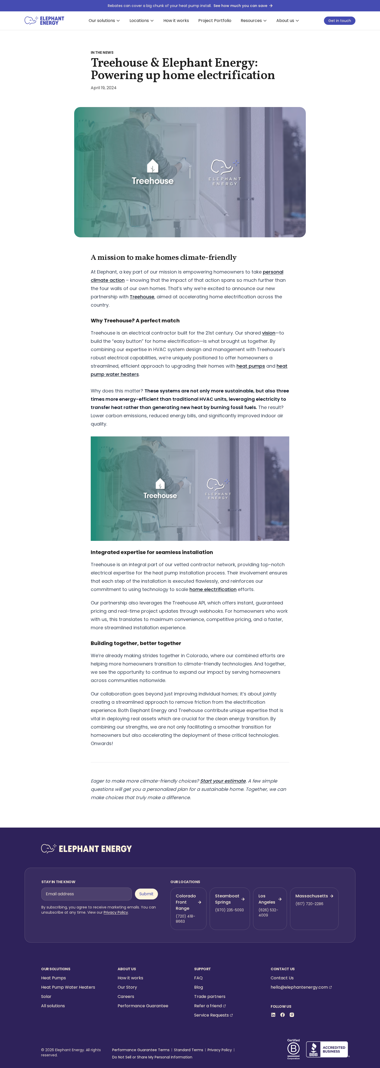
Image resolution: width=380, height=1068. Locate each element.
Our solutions (102, 21)
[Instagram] (291, 1014)
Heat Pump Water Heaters (68, 987)
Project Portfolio (214, 21)
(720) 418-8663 (185, 919)
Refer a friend (208, 1006)
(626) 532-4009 (268, 912)
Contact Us (282, 978)
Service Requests (211, 1015)
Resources (251, 21)
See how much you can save (240, 5)
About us (285, 21)
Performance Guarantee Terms (141, 1049)
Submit (146, 894)
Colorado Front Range (186, 902)
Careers (126, 996)
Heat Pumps (53, 978)
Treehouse (142, 296)
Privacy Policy (116, 912)
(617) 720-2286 (309, 903)
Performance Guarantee (143, 1006)
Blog (198, 987)
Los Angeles (267, 899)
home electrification (213, 589)
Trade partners (209, 996)
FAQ (198, 978)
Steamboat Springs (227, 899)
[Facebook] (282, 1014)
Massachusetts (311, 896)
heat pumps (251, 366)
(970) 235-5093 (229, 910)
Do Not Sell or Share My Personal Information (152, 1057)
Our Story (127, 987)
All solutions (53, 1006)
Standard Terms (188, 1049)
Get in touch (339, 20)
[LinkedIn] (273, 1014)
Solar (46, 996)
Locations (139, 21)
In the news (102, 52)
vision (268, 333)
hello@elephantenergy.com (299, 987)
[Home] (44, 21)
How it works (176, 21)
